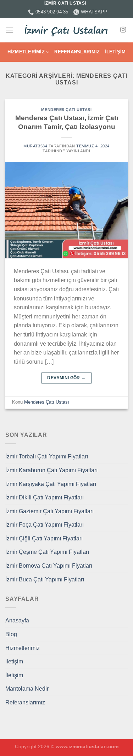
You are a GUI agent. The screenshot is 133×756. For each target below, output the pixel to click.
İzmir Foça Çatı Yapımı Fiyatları (44, 525)
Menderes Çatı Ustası (66, 109)
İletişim (115, 51)
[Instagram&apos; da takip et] (123, 30)
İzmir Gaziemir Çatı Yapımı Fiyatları (49, 511)
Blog (11, 634)
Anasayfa (17, 620)
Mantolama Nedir (27, 689)
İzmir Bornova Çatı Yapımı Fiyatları (48, 566)
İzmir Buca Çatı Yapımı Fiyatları (44, 579)
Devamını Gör (66, 377)
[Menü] (9, 30)
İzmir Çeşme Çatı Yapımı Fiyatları (47, 552)
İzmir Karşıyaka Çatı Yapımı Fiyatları (50, 484)
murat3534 (35, 146)
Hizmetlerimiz (26, 51)
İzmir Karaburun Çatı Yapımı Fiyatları (51, 470)
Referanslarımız (77, 51)
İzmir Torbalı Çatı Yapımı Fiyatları (46, 456)
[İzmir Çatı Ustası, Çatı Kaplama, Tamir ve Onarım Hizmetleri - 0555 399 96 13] (66, 30)
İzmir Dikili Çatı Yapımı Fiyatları (44, 497)
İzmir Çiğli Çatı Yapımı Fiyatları (44, 538)
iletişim (14, 661)
